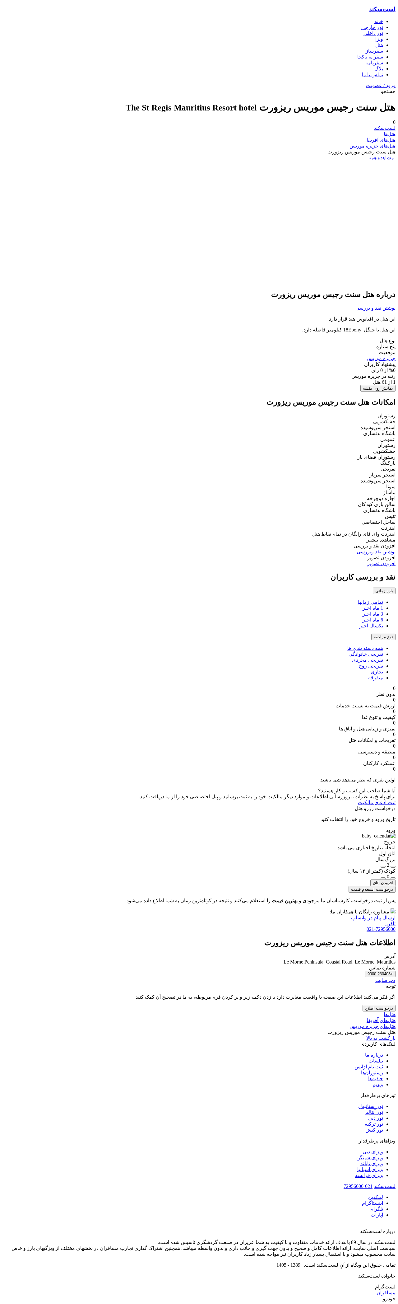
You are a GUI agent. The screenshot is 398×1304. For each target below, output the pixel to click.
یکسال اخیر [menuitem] (371, 625)
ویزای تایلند (371, 1163)
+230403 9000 (380, 974)
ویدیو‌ (378, 1084)
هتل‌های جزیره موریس (372, 145)
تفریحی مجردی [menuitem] (367, 660)
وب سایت (385, 980)
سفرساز (374, 51)
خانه (378, 21)
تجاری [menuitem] (377, 671)
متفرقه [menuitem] (375, 677)
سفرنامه (374, 62)
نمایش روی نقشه (378, 388)
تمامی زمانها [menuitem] (370, 602)
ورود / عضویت (381, 85)
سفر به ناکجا (370, 56)
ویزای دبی (373, 1151)
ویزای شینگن (369, 1157)
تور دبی (375, 1118)
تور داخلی (373, 33)
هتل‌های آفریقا (381, 140)
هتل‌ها (390, 134)
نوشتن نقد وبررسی (376, 551)
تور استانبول (370, 1106)
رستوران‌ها (372, 1072)
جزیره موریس (381, 358)
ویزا (379, 39)
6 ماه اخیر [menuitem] (373, 619)
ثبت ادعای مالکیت (377, 802)
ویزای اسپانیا (370, 1169)
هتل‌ (379, 45)
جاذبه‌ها (375, 1078)
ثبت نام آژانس (368, 1066)
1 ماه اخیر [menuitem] (373, 608)
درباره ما (374, 1055)
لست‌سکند (382, 9)
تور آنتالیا (374, 1112)
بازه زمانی (384, 591)
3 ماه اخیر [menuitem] (373, 614)
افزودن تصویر (381, 563)
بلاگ (378, 68)
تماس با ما (372, 74)
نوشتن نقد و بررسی (375, 308)
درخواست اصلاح (379, 1008)
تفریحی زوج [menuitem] (371, 665)
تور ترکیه (374, 1124)
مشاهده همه (381, 157)
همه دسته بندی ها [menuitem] (365, 648)
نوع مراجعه (383, 637)
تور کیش (374, 1130)
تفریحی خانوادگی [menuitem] (366, 654)
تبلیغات (375, 1060)
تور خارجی (372, 27)
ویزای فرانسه (369, 1175)
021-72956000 (358, 1186)
